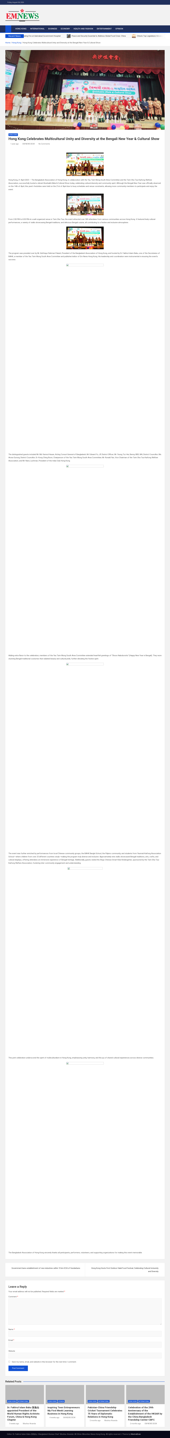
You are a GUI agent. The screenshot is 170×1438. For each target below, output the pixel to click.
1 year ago (14, 144)
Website (11, 1351)
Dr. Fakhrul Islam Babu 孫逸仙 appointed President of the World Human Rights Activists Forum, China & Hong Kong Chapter (23, 1413)
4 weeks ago (54, 1417)
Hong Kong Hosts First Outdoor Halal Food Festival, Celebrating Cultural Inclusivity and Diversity (124, 1270)
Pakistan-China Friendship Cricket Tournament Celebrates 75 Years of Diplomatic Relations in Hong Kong (105, 1412)
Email (11, 1340)
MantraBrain (136, 1434)
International (37, 29)
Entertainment (104, 29)
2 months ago (95, 1420)
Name (11, 1329)
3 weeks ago (14, 1424)
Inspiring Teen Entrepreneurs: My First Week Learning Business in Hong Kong (64, 1410)
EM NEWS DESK (29, 144)
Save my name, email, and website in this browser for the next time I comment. (44, 1362)
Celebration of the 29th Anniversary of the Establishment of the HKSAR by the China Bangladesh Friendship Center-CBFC (145, 1413)
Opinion (119, 29)
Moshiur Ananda (29, 1424)
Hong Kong (21, 29)
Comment (13, 1297)
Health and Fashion (83, 29)
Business (52, 29)
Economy (65, 29)
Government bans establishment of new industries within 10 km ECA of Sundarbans (46, 1268)
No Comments (44, 144)
